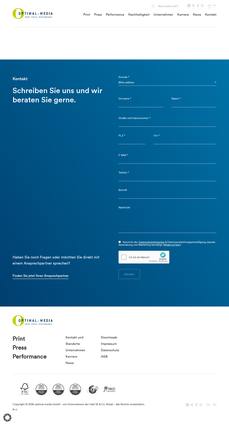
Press (98, 14)
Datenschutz (110, 350)
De (209, 5)
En (214, 5)
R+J (15, 409)
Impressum (109, 344)
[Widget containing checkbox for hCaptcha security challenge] (144, 257)
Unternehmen (163, 14)
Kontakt (210, 14)
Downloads (109, 337)
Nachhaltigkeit (139, 14)
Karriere (183, 14)
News (197, 14)
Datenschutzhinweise (151, 242)
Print (86, 14)
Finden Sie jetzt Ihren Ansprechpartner (41, 276)
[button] (7, 417)
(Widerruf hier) (172, 244)
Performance (115, 14)
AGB (104, 356)
